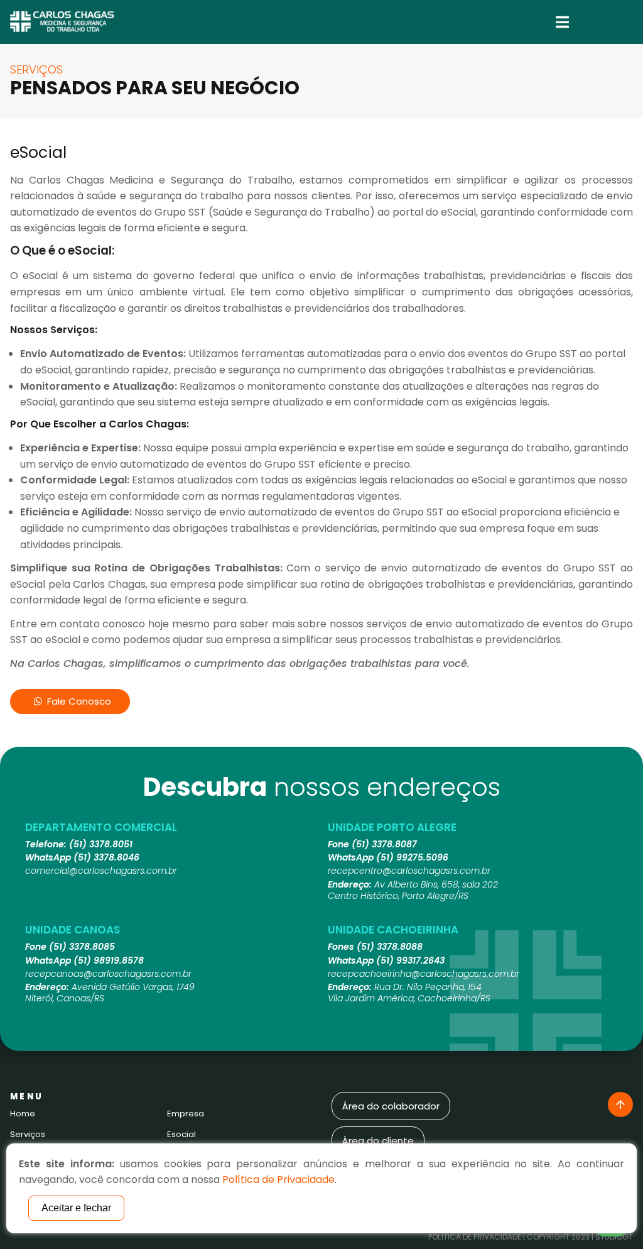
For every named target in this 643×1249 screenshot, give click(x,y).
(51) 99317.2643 (410, 960)
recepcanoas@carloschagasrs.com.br (108, 973)
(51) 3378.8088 (390, 946)
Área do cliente (378, 1140)
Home (22, 1114)
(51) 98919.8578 (108, 960)
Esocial (181, 1134)
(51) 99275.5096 (412, 857)
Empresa (185, 1114)
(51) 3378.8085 (82, 946)
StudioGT (614, 1236)
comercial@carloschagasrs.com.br (101, 870)
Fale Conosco (79, 701)
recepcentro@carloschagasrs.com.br (409, 870)
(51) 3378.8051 (100, 844)
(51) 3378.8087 (384, 844)
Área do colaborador (391, 1106)
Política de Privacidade (474, 1236)
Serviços (27, 1134)
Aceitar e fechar (76, 1207)
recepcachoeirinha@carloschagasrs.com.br (423, 973)
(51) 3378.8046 (106, 857)
